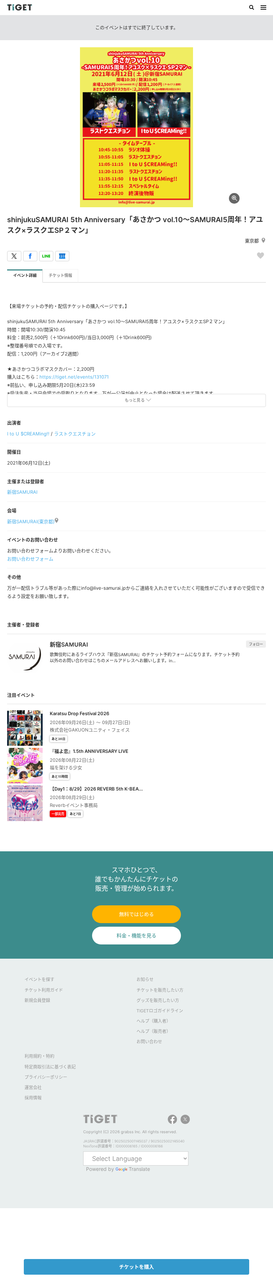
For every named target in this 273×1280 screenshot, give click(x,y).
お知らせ (145, 979)
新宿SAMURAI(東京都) (31, 521)
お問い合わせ (149, 1041)
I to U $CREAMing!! (28, 434)
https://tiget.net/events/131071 (74, 377)
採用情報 (33, 1097)
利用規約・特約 (39, 1056)
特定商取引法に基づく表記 (50, 1067)
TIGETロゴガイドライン (159, 1010)
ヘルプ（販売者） (153, 1031)
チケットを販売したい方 (159, 990)
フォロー (256, 644)
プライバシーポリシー (46, 1077)
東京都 (252, 240)
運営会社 (33, 1087)
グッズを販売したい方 (157, 1000)
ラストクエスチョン (75, 434)
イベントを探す (39, 979)
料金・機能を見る (136, 935)
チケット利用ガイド (44, 990)
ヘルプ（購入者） (153, 1021)
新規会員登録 (37, 1000)
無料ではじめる (136, 914)
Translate (139, 1169)
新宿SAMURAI (22, 492)
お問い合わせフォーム (30, 559)
